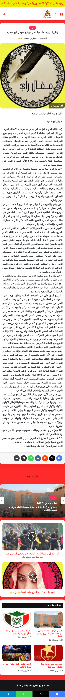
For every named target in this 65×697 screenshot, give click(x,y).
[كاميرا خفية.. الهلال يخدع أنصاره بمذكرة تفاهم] (16, 653)
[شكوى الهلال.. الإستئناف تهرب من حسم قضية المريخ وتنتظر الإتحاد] (48, 619)
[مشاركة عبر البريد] (24, 458)
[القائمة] (61, 14)
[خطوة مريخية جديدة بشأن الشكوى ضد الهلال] (48, 653)
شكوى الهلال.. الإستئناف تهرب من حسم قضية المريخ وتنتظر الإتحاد (49, 634)
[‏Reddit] (45, 458)
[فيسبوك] (59, 458)
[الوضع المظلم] (55, 14)
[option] (32, 501)
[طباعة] (17, 458)
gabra (42, 38)
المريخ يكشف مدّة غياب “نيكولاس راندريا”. (36, 508)
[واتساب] (31, 458)
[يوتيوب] (28, 477)
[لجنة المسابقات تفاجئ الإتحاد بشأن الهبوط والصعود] (16, 619)
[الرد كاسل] (47, 13)
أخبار (32, 28)
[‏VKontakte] (38, 458)
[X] (52, 458)
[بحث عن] (3, 14)
